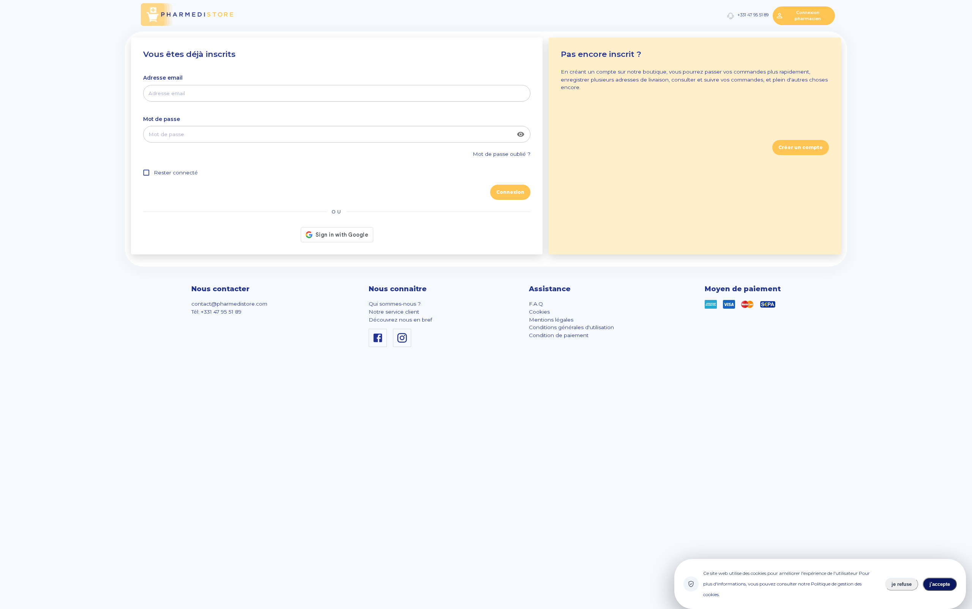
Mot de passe (161, 119)
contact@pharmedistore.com (229, 304)
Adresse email (163, 78)
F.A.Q (536, 304)
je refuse (902, 584)
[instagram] (403, 345)
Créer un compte (800, 147)
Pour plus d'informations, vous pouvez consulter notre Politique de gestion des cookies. (786, 583)
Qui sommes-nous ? (395, 304)
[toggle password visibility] (521, 134)
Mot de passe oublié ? (501, 154)
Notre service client (394, 312)
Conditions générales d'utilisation (571, 327)
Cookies (539, 312)
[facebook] (379, 345)
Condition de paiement (559, 335)
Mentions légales (551, 320)
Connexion (510, 192)
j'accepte (939, 584)
